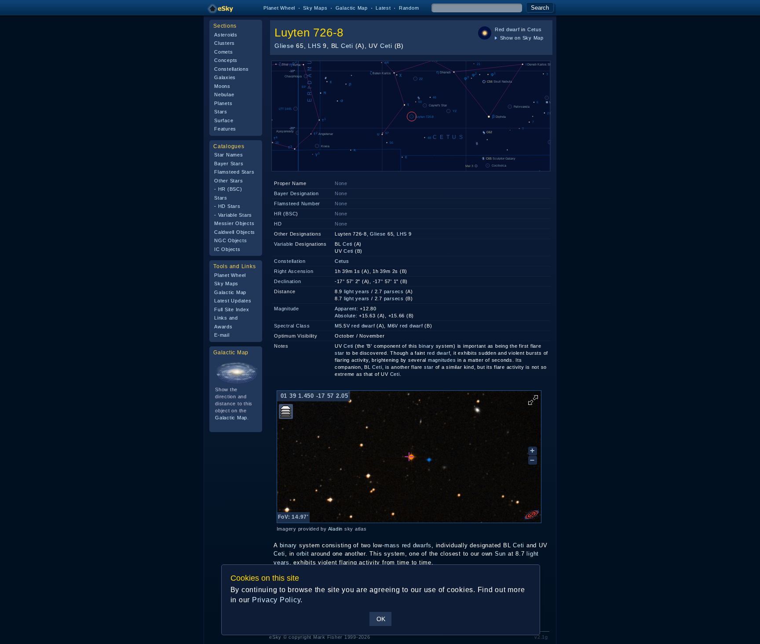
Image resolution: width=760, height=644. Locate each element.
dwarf (513, 29)
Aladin (335, 528)
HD (278, 223)
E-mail (222, 335)
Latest (383, 8)
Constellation (290, 261)
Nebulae (224, 94)
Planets (223, 103)
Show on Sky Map (521, 37)
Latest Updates (233, 300)
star (339, 353)
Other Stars (228, 180)
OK (380, 618)
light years (356, 291)
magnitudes (442, 360)
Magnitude (286, 308)
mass (392, 545)
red (355, 325)
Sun (500, 553)
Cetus (534, 29)
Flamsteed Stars (234, 172)
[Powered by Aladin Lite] (532, 515)
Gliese (284, 45)
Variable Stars (235, 215)
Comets (223, 52)
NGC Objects (230, 240)
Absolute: (346, 315)
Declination (287, 281)
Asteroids (226, 34)
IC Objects (227, 249)
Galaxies (225, 77)
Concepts (226, 60)
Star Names (228, 154)
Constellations (231, 69)
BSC (290, 213)
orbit (302, 553)
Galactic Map (352, 8)
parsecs (394, 291)
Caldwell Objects (234, 232)
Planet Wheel (279, 8)
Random (409, 8)
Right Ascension (293, 271)
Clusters (224, 43)
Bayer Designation (296, 193)
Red (499, 29)
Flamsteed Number (297, 203)
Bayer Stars (228, 163)
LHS (314, 45)
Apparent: (346, 308)
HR (278, 213)
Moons (222, 86)
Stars (220, 111)
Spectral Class (292, 325)
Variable (283, 244)
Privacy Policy (276, 600)
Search (540, 7)
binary (426, 346)
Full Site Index (231, 309)
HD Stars (229, 206)
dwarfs (422, 545)
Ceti (347, 45)
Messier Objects (234, 223)
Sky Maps (315, 8)
